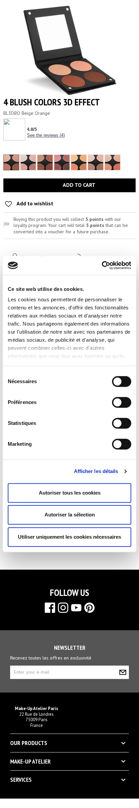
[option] (11, 162)
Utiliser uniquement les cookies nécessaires (69, 537)
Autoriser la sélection (70, 514)
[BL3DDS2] (62, 162)
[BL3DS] (112, 162)
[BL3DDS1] (45, 162)
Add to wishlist (34, 203)
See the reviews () (46, 135)
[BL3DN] (95, 162)
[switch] (114, 399)
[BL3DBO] (11, 162)
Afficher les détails (96, 471)
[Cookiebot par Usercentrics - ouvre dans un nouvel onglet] (101, 265)
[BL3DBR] (28, 162)
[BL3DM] (78, 162)
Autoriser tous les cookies (70, 493)
